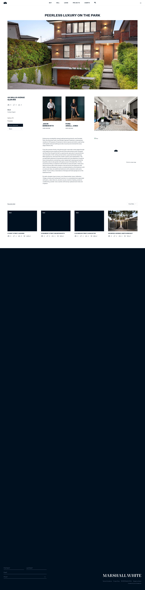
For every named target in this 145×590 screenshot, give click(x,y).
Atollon (139, 581)
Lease (66, 2)
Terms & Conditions (107, 581)
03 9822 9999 (7, 581)
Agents (87, 2)
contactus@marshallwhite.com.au (13, 583)
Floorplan (10, 121)
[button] (116, 151)
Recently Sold (11, 204)
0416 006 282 (46, 128)
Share (10, 129)
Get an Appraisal (13, 125)
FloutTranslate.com (137, 583)
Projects (76, 2)
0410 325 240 (69, 128)
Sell (57, 2)
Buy (50, 2)
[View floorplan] (135, 87)
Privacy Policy (116, 581)
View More (131, 204)
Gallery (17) (10, 118)
